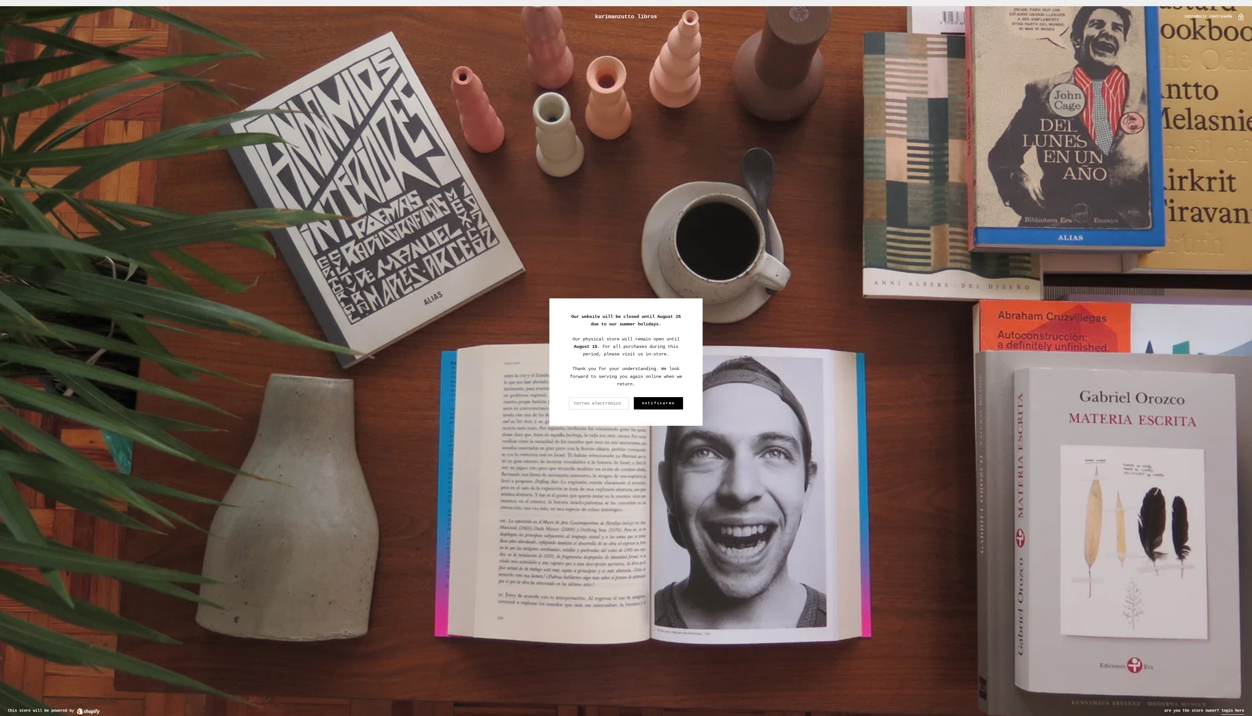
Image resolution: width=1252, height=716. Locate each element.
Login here (1232, 711)
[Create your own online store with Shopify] (88, 711)
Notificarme (658, 403)
